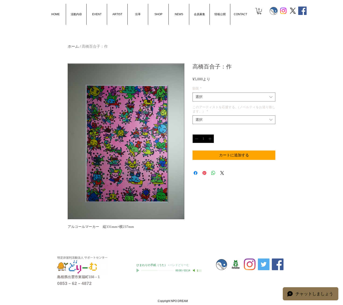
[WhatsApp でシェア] (213, 173)
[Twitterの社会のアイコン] (264, 264)
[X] (293, 11)
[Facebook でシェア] (195, 173)
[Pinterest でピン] (204, 173)
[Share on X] (222, 173)
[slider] (199, 270)
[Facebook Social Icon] (302, 11)
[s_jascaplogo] (274, 11)
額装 (197, 88)
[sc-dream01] (236, 264)
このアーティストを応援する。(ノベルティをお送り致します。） (233, 109)
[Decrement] (196, 139)
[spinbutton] (203, 139)
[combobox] (233, 97)
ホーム (73, 46)
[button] (259, 11)
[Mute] (194, 270)
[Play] (138, 270)
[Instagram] (283, 11)
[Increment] (210, 139)
